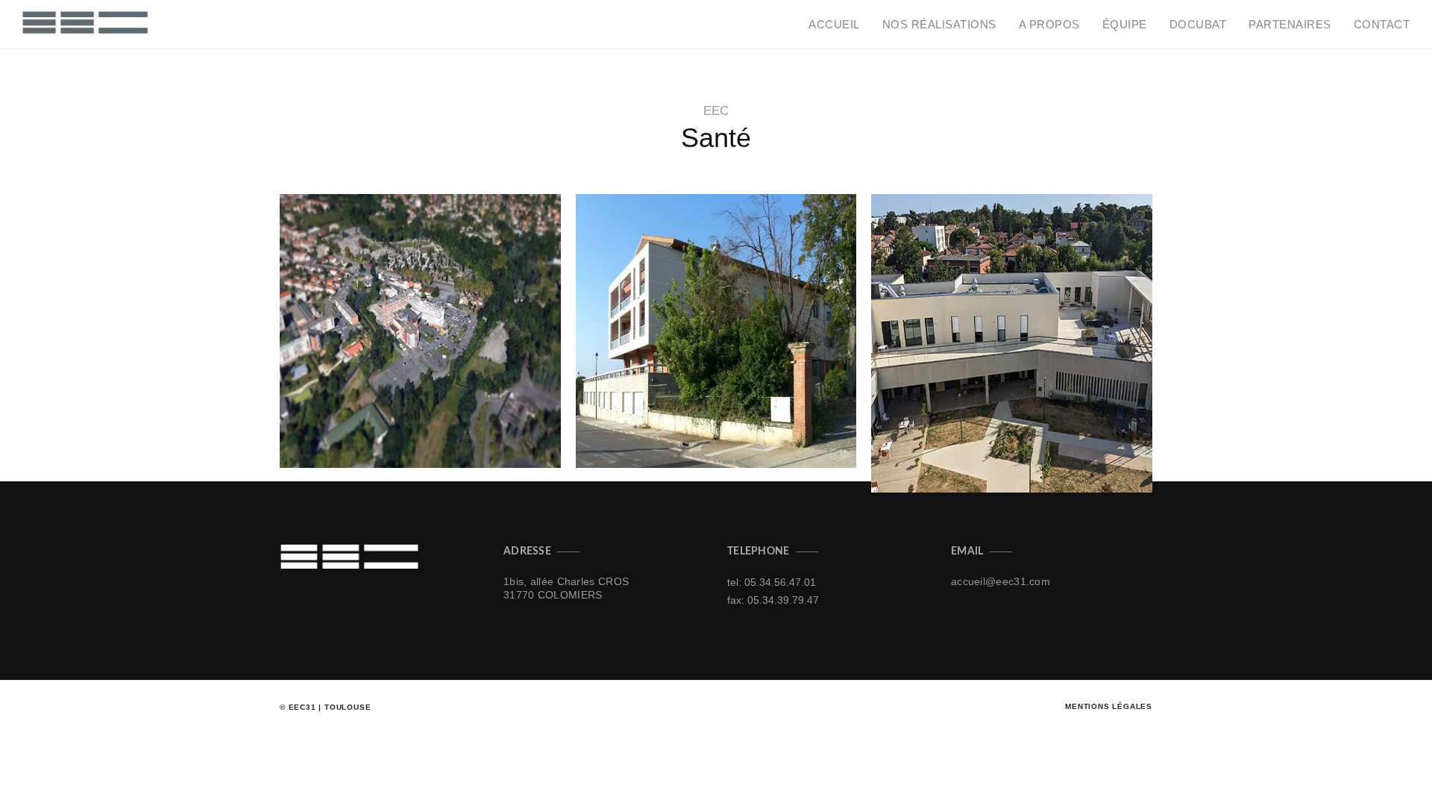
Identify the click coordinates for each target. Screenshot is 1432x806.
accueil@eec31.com (1000, 581)
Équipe (1124, 24)
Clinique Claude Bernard (376, 422)
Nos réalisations (939, 24)
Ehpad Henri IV (935, 447)
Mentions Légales (1108, 706)
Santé (317, 440)
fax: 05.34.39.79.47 (773, 600)
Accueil (834, 24)
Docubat (1198, 24)
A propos (1049, 24)
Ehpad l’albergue (650, 422)
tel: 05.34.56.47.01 (771, 582)
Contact (1382, 24)
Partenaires (1290, 24)
